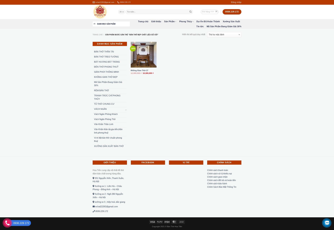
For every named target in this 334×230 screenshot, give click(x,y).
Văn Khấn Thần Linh (103, 124)
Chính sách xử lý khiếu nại (219, 173)
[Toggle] (126, 109)
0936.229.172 (101, 211)
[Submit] (190, 12)
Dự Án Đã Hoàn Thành (208, 21)
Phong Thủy (185, 21)
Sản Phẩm (169, 21)
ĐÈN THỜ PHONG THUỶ (106, 67)
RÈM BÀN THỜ (101, 90)
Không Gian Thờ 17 (139, 70)
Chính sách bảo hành (217, 183)
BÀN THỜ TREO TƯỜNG (106, 57)
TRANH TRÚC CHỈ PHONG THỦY (107, 97)
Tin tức (200, 26)
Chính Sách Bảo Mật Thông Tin (221, 187)
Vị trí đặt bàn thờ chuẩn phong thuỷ (108, 139)
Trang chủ (143, 21)
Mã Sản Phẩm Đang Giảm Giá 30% (224, 26)
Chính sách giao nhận (217, 177)
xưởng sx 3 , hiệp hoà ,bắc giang (109, 202)
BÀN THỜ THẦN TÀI (104, 52)
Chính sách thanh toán (217, 170)
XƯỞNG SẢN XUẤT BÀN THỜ (109, 146)
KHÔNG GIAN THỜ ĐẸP (106, 77)
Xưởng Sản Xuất (231, 21)
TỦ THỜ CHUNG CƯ (104, 104)
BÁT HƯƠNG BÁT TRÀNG (107, 62)
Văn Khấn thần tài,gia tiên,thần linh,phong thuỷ (108, 131)
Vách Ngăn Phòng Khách (106, 114)
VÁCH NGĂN (100, 109)
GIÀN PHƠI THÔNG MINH (106, 72)
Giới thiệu (156, 21)
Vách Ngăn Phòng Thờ (105, 119)
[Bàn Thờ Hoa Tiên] (103, 12)
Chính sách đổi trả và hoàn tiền (221, 180)
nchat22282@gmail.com (106, 206)
